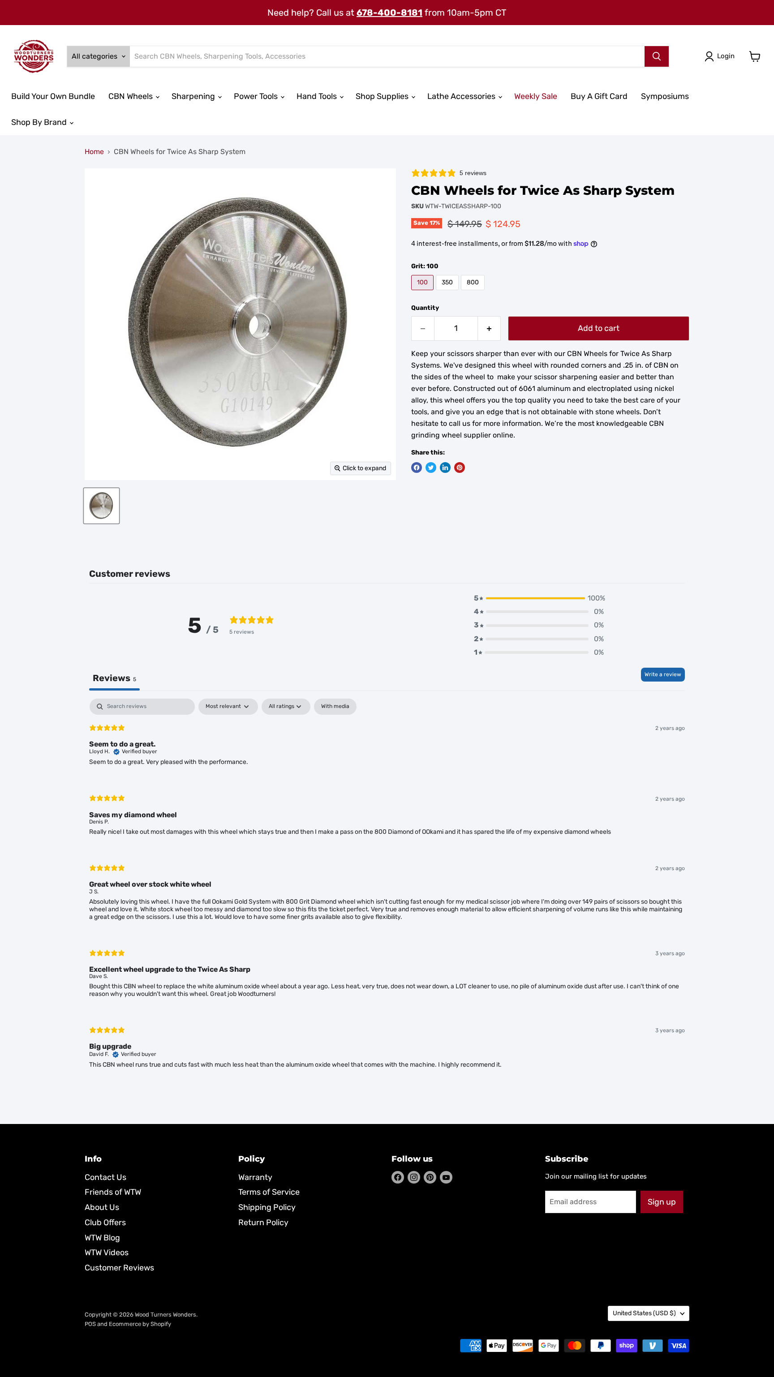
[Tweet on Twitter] (431, 467)
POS (90, 1324)
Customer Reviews (119, 1268)
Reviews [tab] (114, 678)
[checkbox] (335, 707)
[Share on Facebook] (416, 467)
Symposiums (665, 96)
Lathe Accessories (462, 96)
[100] (423, 292)
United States (644, 1313)
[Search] (657, 56)
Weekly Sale (535, 96)
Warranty (255, 1177)
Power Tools (257, 96)
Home (94, 152)
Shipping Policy (267, 1207)
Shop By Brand (40, 122)
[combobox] (387, 56)
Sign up (662, 1202)
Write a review (663, 674)
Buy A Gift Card (599, 96)
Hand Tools (318, 96)
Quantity (425, 308)
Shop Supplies (383, 96)
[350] (448, 292)
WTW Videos (107, 1252)
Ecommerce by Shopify (140, 1324)
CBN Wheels (131, 96)
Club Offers (105, 1222)
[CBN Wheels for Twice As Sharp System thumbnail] (101, 505)
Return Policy (263, 1222)
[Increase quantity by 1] (489, 328)
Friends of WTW (113, 1192)
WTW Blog (102, 1238)
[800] (474, 292)
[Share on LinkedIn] (445, 467)
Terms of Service (269, 1192)
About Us (102, 1207)
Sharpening (194, 96)
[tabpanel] (387, 891)
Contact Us (105, 1177)
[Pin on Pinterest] (459, 467)
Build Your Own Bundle (53, 96)
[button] (539, 598)
